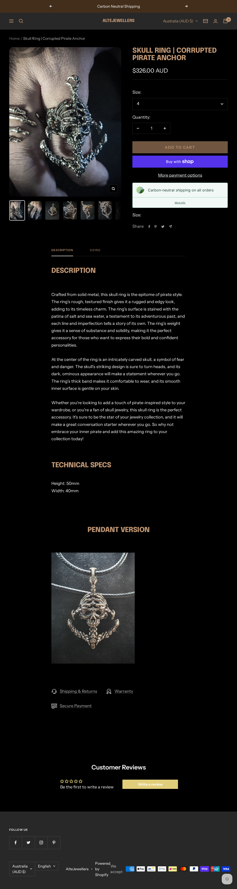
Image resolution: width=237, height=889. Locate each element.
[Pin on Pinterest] (155, 226)
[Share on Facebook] (149, 226)
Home (14, 38)
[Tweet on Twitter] (163, 226)
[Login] (215, 21)
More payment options (180, 175)
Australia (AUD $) (178, 21)
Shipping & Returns (78, 691)
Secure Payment (76, 705)
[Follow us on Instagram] (41, 842)
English (44, 866)
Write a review (150, 784)
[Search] (21, 21)
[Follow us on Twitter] (28, 842)
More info (180, 202)
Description (62, 250)
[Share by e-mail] (170, 226)
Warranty (124, 691)
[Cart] (225, 21)
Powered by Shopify (102, 869)
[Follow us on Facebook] (15, 842)
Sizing (95, 250)
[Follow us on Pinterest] (53, 842)
